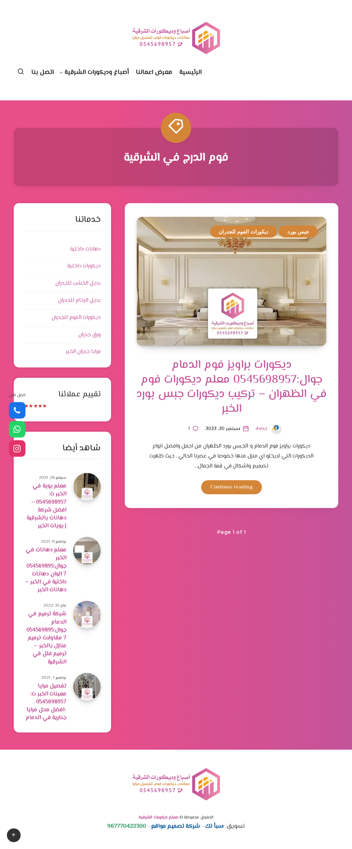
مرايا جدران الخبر (83, 352)
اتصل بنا (42, 72)
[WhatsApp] (17, 429)
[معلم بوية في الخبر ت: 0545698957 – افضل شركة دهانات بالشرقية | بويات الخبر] (87, 486)
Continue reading (231, 487)
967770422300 (126, 826)
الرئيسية (190, 72)
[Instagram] (17, 448)
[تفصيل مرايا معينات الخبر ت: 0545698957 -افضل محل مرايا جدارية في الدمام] (87, 687)
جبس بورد (298, 231)
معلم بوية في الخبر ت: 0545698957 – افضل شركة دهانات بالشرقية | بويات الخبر (47, 506)
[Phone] (17, 410)
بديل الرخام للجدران (79, 300)
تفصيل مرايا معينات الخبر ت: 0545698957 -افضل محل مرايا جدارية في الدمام (46, 702)
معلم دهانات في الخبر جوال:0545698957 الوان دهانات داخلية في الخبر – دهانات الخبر (45, 570)
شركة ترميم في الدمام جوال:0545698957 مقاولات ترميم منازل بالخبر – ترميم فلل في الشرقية (46, 638)
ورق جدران (89, 335)
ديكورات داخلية (84, 266)
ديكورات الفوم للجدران (243, 231)
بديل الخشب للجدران (78, 283)
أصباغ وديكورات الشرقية (97, 72)
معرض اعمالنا (154, 72)
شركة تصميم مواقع (175, 826)
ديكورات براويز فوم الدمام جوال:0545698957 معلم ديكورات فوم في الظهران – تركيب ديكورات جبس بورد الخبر (231, 387)
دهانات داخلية (85, 249)
